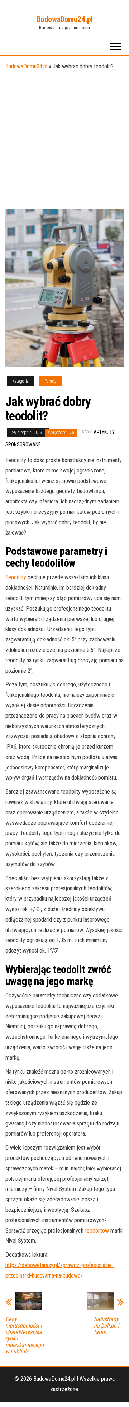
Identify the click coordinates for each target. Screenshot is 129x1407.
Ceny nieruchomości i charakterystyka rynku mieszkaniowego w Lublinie (24, 1335)
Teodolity (15, 577)
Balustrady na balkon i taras (106, 1325)
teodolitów (97, 1230)
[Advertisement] (64, 140)
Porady (50, 381)
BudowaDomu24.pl (64, 19)
